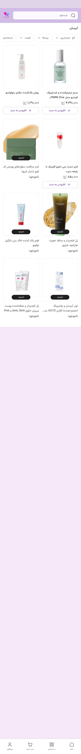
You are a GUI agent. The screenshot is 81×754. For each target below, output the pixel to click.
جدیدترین (65, 38)
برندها (45, 38)
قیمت (27, 38)
